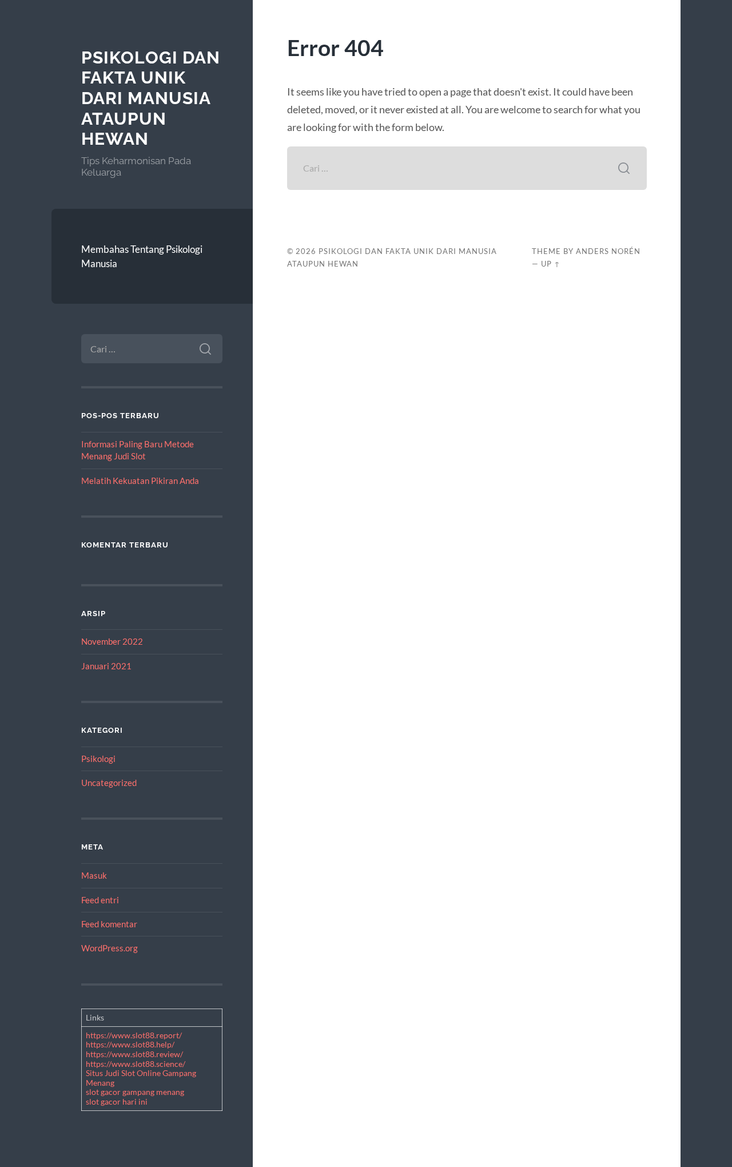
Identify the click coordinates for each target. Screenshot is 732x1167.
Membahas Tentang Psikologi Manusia (141, 256)
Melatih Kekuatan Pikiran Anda (140, 480)
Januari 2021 (106, 666)
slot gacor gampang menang (135, 1092)
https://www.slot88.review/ (134, 1054)
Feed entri (100, 900)
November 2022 (112, 641)
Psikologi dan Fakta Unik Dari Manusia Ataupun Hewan (150, 98)
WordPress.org (109, 948)
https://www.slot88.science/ (135, 1064)
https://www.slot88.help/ (130, 1044)
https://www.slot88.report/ (134, 1035)
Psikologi (98, 758)
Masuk (94, 875)
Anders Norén (608, 251)
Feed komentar (109, 924)
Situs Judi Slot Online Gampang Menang (141, 1077)
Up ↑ (550, 263)
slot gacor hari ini (117, 1101)
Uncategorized (109, 782)
